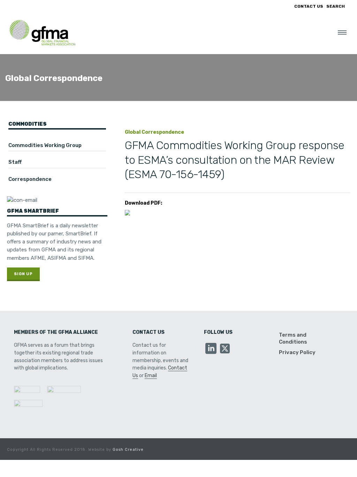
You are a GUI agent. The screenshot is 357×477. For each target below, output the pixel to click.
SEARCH (335, 6)
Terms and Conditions (293, 338)
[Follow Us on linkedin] (211, 349)
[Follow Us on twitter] (224, 349)
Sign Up (23, 274)
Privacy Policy (297, 352)
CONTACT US (308, 6)
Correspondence (30, 179)
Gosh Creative (128, 449)
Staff (15, 162)
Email (151, 376)
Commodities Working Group (45, 145)
